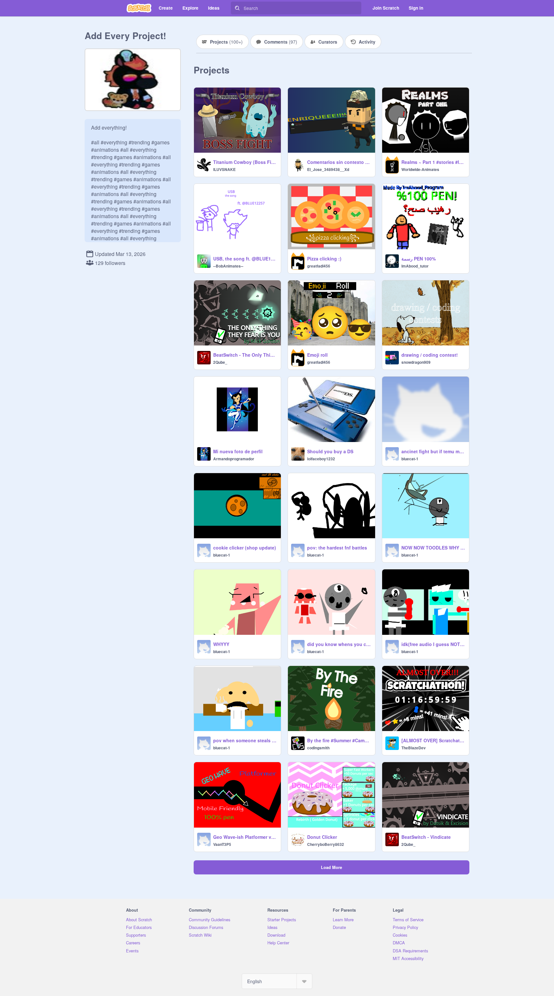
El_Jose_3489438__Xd (328, 169)
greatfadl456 (318, 266)
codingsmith (318, 748)
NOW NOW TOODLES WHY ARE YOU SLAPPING (433, 547)
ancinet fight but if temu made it (433, 451)
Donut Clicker (322, 837)
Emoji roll (317, 355)
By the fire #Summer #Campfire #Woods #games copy (339, 740)
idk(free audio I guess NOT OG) (433, 644)
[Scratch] (139, 8)
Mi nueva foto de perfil (238, 451)
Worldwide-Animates (420, 169)
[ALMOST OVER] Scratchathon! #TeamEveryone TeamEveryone (433, 740)
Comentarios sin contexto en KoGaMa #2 (339, 162)
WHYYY (221, 644)
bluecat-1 (409, 459)
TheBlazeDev (413, 748)
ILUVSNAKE (224, 169)
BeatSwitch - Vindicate (426, 837)
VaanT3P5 (222, 844)
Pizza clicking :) (324, 258)
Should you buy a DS (330, 451)
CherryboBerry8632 (325, 844)
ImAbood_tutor (415, 266)
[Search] (237, 8)
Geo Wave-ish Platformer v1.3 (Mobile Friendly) (245, 837)
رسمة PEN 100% (418, 258)
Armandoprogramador (233, 459)
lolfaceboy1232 (321, 459)
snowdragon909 (416, 362)
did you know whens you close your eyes (339, 644)
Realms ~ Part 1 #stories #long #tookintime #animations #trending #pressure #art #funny (433, 162)
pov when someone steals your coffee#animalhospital (245, 740)
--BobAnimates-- (228, 266)
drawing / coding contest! (429, 355)
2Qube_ (220, 362)
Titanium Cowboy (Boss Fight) (245, 162)
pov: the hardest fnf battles (337, 547)
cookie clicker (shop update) (244, 547)
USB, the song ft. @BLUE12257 (245, 258)
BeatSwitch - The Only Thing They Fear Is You (245, 355)
